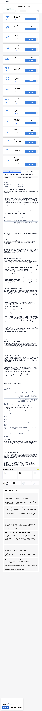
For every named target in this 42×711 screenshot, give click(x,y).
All (17, 11)
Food (7, 3)
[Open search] (38, 2)
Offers (23, 11)
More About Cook (11, 171)
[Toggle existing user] (38, 11)
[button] (9, 9)
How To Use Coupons (30, 171)
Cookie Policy (12, 704)
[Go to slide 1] (38, 469)
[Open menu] (3, 2)
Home (4, 3)
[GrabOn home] (7, 1)
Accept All (5, 707)
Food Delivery (11, 3)
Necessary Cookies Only (16, 707)
